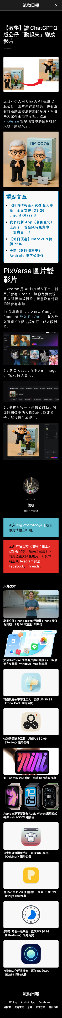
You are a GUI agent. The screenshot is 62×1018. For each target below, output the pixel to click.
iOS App (13, 1002)
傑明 (31, 505)
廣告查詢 (19, 1007)
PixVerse (11, 121)
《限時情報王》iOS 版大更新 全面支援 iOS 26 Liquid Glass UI (31, 210)
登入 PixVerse (32, 316)
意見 (29, 1007)
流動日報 (31, 5)
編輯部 (7, 1007)
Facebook (16, 566)
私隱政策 (40, 1007)
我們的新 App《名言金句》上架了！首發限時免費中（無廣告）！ (32, 227)
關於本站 (53, 1007)
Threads (33, 566)
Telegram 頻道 (29, 561)
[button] (5, 5)
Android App (28, 1002)
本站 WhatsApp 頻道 (31, 525)
